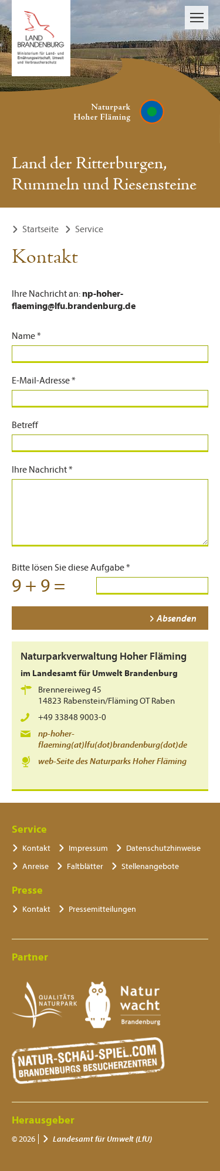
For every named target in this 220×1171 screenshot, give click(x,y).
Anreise (35, 866)
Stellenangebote (150, 866)
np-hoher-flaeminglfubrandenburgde (112, 739)
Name (26, 336)
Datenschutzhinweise (163, 848)
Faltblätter (85, 866)
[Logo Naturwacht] (123, 1005)
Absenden (177, 618)
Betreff (25, 425)
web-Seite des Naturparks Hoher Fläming (112, 761)
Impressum (88, 848)
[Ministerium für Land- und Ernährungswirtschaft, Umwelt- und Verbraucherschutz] (41, 38)
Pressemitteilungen (102, 909)
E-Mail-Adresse (44, 380)
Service (89, 229)
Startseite (40, 229)
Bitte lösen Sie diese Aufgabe (71, 567)
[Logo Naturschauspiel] (88, 1060)
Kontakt (36, 848)
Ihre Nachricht (42, 469)
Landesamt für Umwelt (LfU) (102, 1139)
